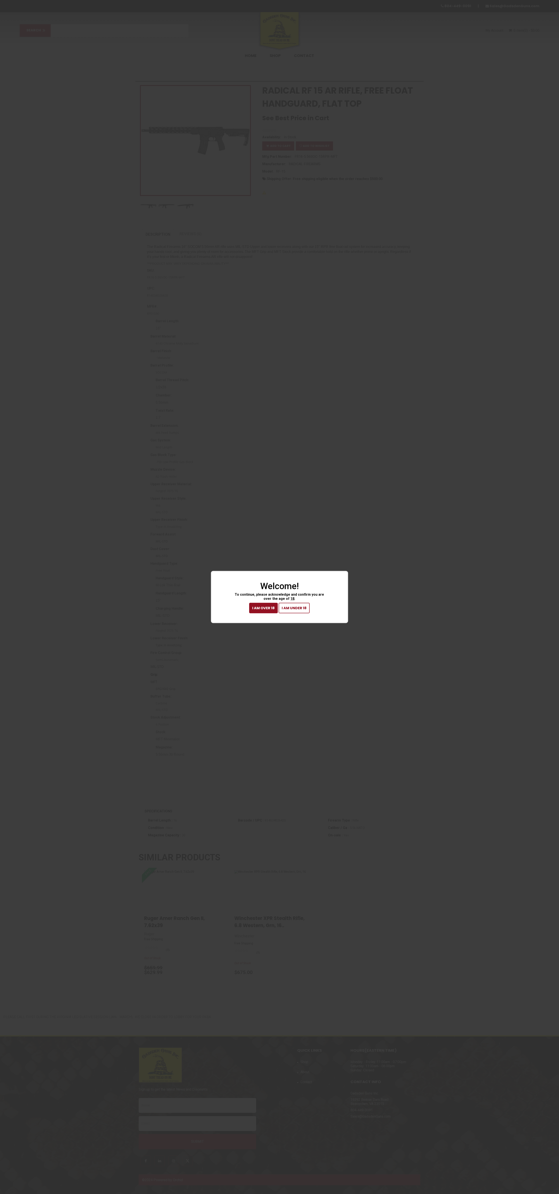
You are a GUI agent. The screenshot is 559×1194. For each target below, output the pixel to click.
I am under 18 (294, 608)
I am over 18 (263, 608)
